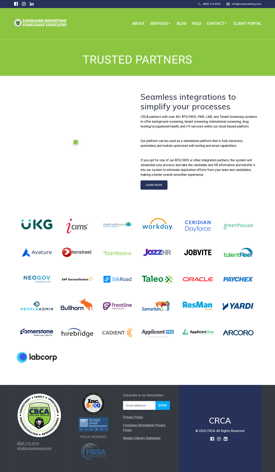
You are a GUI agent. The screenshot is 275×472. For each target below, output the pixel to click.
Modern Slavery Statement (141, 438)
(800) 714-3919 (28, 443)
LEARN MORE (154, 185)
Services (159, 23)
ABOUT (138, 23)
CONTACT (215, 23)
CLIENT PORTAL (247, 23)
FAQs (196, 23)
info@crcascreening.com (34, 448)
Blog (181, 23)
